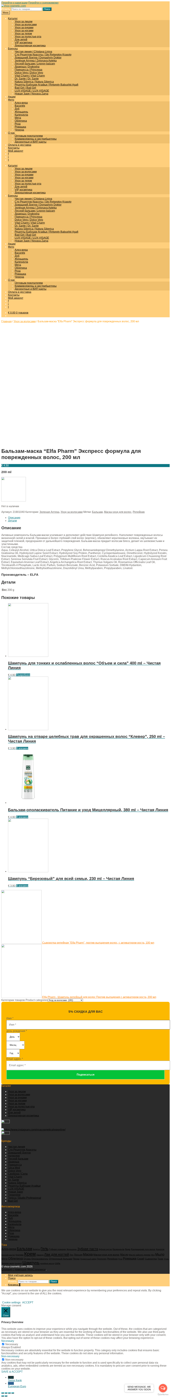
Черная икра (7, 1263)
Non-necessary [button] (10, 1356)
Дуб (17, 108)
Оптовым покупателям (29, 135)
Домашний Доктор (19, 1152)
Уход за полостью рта (28, 36)
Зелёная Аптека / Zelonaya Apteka (36, 60)
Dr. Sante (13, 1179)
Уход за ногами (24, 30)
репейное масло (47, 1263)
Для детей (21, 39)
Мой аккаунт (15, 150)
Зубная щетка (105, 1249)
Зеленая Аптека (49, 512)
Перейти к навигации (14, 2)
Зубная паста (87, 1249)
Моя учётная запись (20, 1275)
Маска (88, 1254)
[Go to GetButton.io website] (163, 1394)
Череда (19, 129)
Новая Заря (15, 1191)
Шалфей (18, 1263)
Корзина (14, 1284)
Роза (18, 123)
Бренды (13, 48)
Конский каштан (8, 1255)
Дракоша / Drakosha (27, 66)
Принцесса (15, 1164)
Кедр (127, 1249)
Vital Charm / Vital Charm (30, 75)
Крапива (20, 1255)
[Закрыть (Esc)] (2, 1392)
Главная (6, 321)
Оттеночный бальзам (60, 1258)
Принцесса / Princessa (28, 69)
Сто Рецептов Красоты (22, 1149)
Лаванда (40, 1255)
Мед (153, 1255)
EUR (17, 1385)
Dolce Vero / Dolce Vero (29, 72)
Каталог (13, 18)
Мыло (159, 1254)
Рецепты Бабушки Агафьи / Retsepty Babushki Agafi (46, 84)
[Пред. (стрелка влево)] (2, 1395)
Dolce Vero (14, 1170)
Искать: (6, 9)
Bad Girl (13, 1200)
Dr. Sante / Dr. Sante (27, 78)
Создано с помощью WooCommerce (23, 1269)
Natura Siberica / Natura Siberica (34, 81)
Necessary (11, 1344)
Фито (11, 99)
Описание (14, 517)
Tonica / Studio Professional (24, 1197)
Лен (71, 1255)
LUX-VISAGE (16, 1188)
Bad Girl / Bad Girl (25, 87)
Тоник (160, 1259)
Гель (44, 1249)
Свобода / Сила (18, 1173)
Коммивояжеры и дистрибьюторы (36, 138)
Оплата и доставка (19, 144)
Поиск (47, 9)
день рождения (16, 1031)
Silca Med (14, 1167)
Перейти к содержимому (43, 2)
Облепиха (21, 120)
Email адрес (14, 1058)
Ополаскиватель (39, 1259)
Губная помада (57, 1249)
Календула (21, 114)
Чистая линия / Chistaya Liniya (33, 51)
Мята (18, 117)
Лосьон (78, 1254)
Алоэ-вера (21, 102)
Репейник (139, 512)
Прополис (102, 1259)
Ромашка (20, 126)
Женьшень (21, 111)
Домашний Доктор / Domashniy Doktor (38, 57)
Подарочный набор (88, 1259)
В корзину (22, 748)
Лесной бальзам (18, 1158)
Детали (12, 520)
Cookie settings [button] (11, 1302)
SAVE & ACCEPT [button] (12, 1371)
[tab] (89, 517)
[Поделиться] (6, 1392)
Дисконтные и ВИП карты (30, 141)
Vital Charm (15, 1176)
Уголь (166, 1259)
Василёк (20, 105)
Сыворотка (151, 1259)
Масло (124, 1254)
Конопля (160, 1249)
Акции (12, 96)
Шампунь (31, 1262)
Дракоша (13, 1161)
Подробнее (23, 675)
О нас (11, 132)
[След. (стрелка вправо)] (6, 1395)
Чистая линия (16, 1146)
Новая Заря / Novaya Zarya (31, 93)
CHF (15, 1379)
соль (57, 1263)
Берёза (36, 1249)
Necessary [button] (7, 1340)
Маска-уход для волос (117, 512)
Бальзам (97, 512)
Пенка (76, 1258)
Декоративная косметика (30, 45)
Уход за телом (23, 33)
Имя (9, 1018)
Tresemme (14, 1194)
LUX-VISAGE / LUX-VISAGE (32, 90)
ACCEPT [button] (27, 1302)
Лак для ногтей (56, 1254)
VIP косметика (23, 42)
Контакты (14, 147)
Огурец (27, 1259)
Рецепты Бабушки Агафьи (24, 1185)
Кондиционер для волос (143, 1249)
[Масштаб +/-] (12, 1392)
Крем (30, 1254)
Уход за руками (24, 27)
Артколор (14, 1155)
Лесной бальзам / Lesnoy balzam (35, 63)
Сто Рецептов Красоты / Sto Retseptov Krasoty (43, 54)
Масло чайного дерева (139, 1255)
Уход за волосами (26, 24)
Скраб (140, 1258)
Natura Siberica (17, 1182)
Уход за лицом (23, 21)
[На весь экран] (9, 1392)
